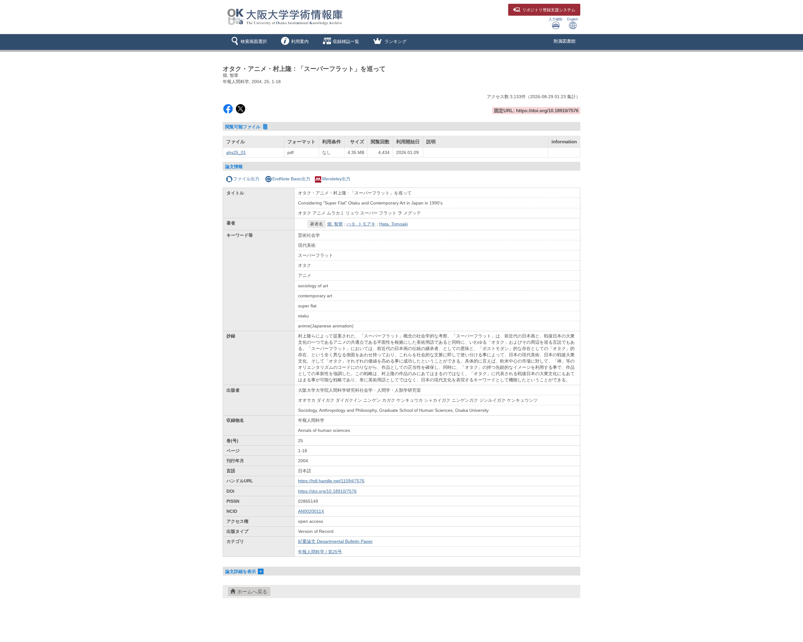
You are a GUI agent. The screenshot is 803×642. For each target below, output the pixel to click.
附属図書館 (565, 41)
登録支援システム (548, 10)
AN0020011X (311, 511)
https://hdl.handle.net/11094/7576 (331, 480)
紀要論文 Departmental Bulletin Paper (335, 541)
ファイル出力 (246, 178)
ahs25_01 (236, 152)
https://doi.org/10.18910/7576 (327, 491)
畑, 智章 (335, 223)
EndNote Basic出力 (291, 178)
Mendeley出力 (336, 178)
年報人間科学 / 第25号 (320, 551)
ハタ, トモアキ (361, 223)
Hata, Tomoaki (393, 223)
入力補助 (555, 19)
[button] (248, 42)
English (572, 19)
